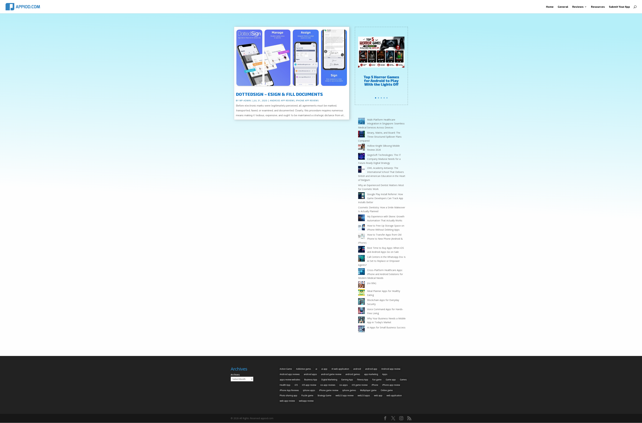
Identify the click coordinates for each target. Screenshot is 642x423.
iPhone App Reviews (307, 100)
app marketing (371, 374)
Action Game (286, 368)
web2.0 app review (344, 395)
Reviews (577, 7)
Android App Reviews (282, 100)
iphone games (349, 390)
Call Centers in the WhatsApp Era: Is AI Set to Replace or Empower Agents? (382, 261)
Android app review (390, 368)
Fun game (377, 379)
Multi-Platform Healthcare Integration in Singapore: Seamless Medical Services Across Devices (381, 123)
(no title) (371, 283)
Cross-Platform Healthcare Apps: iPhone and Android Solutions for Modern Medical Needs (380, 274)
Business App (310, 379)
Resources (598, 7)
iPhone (375, 385)
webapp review (306, 400)
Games (403, 379)
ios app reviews (327, 385)
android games (352, 374)
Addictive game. (303, 368)
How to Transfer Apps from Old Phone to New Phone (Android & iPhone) (380, 238)
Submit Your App (619, 7)
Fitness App (362, 379)
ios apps (343, 385)
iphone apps (309, 390)
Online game (387, 390)
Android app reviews (290, 374)
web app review (287, 400)
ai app (324, 368)
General (563, 7)
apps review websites (290, 379)
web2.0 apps (364, 395)
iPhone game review (328, 390)
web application (394, 395)
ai (316, 368)
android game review (331, 374)
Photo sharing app (288, 395)
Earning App (347, 379)
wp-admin (245, 100)
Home (550, 7)
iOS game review (359, 385)
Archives (235, 374)
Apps (384, 374)
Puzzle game (307, 395)
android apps (310, 374)
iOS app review (309, 385)
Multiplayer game (368, 390)
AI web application (340, 368)
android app (371, 368)
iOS (296, 385)
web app (378, 395)
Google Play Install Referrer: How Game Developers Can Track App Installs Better (380, 198)
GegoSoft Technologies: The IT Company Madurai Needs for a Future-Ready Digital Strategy (379, 159)
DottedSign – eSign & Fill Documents (279, 94)
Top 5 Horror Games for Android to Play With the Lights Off (381, 80)
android (357, 368)
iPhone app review (391, 385)
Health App (285, 385)
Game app (391, 379)
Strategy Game (324, 395)
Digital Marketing (329, 379)
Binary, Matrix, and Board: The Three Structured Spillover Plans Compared (380, 136)
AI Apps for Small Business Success (386, 327)
